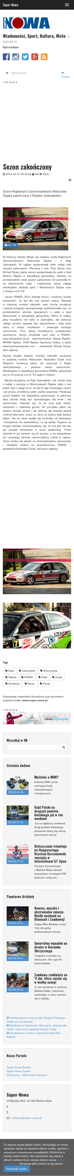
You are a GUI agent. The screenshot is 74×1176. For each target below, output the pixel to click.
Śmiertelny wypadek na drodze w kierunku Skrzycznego (50, 947)
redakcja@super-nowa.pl (27, 1117)
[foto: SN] (35, 228)
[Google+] (34, 58)
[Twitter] (25, 58)
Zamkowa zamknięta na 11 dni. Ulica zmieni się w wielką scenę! (50, 978)
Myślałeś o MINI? (46, 777)
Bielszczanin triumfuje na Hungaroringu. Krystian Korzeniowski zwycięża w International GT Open (50, 854)
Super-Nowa (10, 4)
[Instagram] (15, 58)
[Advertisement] (37, 121)
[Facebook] (6, 58)
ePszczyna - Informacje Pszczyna (27, 1074)
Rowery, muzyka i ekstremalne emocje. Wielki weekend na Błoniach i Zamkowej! (49, 914)
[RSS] (44, 58)
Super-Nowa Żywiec (19, 1071)
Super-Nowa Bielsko (19, 1067)
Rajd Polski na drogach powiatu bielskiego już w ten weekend (48, 813)
